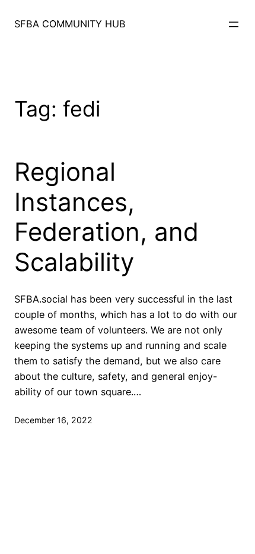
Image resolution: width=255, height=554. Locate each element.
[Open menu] (234, 24)
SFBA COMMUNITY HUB (70, 24)
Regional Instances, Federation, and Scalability (106, 216)
